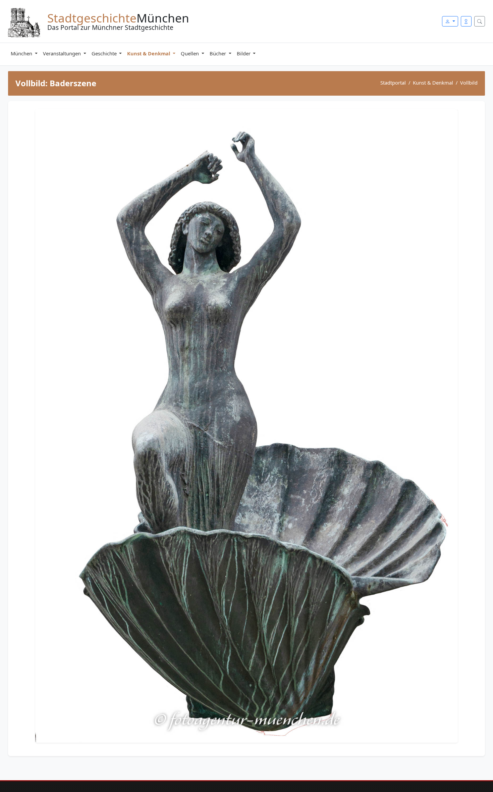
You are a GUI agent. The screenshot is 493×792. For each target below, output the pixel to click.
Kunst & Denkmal (149, 53)
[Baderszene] (246, 426)
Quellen (190, 53)
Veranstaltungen (62, 53)
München (22, 53)
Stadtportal (393, 82)
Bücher (218, 53)
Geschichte (105, 53)
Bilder (244, 53)
